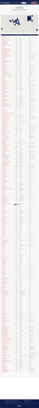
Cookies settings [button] (20, 204)
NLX (26, 0)
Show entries (3, 33)
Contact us (32, 0)
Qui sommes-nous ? (8, 401)
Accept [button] (15, 204)
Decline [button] (17, 204)
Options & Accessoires (30, 401)
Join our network (36, 0)
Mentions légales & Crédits (20, 401)
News (29, 0)
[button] (19, 23)
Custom (33, 401)
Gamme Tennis (27, 401)
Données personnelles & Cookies (14, 401)
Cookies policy (23, 203)
